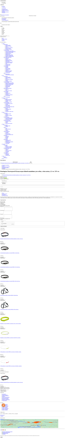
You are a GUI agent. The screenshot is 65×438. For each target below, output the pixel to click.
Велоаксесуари (8, 65)
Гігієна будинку (8, 69)
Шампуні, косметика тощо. (10, 56)
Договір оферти (4, 400)
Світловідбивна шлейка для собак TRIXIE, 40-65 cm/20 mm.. (9, 309)
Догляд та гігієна (6, 102)
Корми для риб (8, 125)
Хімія (5, 127)
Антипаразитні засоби (9, 103)
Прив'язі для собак (8, 71)
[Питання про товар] (0, 186)
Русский (3, 6)
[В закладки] (1, 186)
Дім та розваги (6, 91)
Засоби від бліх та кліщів (9, 52)
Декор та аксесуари (7, 131)
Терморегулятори (8, 140)
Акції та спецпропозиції (5, 397)
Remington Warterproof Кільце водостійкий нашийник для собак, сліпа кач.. (11, 238)
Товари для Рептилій (5, 408)
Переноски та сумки (9, 62)
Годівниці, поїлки (8, 100)
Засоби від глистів (8, 53)
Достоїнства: (2, 210)
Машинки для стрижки (9, 54)
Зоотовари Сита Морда (5, 165)
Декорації (7, 132)
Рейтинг (1, 219)
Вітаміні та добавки (9, 49)
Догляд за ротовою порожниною (11, 51)
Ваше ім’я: (1, 206)
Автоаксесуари (8, 64)
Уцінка (3, 39)
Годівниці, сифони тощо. (9, 134)
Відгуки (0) (4, 194)
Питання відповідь (5, 195)
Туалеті (7, 87)
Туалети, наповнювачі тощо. (10, 106)
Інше (4, 96)
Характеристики (4, 193)
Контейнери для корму (9, 47)
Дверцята (7, 93)
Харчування (6, 44)
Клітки (7, 108)
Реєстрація (3, 2)
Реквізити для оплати (5, 11)
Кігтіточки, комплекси (9, 94)
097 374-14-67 (2, 415)
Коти (3, 75)
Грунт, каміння (8, 133)
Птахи (3, 112)
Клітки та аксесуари (7, 107)
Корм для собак (8, 45)
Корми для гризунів (9, 99)
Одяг (6, 63)
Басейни (7, 67)
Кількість (3, 182)
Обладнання (6, 139)
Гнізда (7, 122)
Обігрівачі (7, 154)
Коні (3, 158)
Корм (6, 145)
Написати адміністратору (6, 399)
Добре (1, 437)
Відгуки (3, 40)
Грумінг (7, 104)
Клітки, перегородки (9, 70)
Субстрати (7, 151)
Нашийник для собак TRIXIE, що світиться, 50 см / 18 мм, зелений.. (10, 323)
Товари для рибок (4, 407)
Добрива (7, 130)
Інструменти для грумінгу (10, 50)
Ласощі (7, 80)
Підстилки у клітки (8, 119)
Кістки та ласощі (8, 48)
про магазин (4, 8)
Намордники (8, 61)
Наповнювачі (8, 86)
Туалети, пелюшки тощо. (9, 55)
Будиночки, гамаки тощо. (9, 111)
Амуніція (7, 109)
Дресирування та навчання (10, 74)
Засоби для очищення (9, 118)
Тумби (7, 138)
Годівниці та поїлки (9, 147)
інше (4, 73)
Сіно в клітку (8, 105)
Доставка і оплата (4, 9)
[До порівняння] (2, 186)
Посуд (7, 46)
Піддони (7, 137)
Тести (6, 129)
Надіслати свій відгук (3, 226)
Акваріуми (5, 135)
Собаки (3, 43)
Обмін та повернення (5, 10)
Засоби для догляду (8, 150)
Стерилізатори (8, 142)
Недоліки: (1, 214)
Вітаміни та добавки (9, 101)
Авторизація (4, 3)
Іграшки (7, 66)
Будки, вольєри (8, 68)
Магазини (3, 12)
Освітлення (7, 143)
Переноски (5, 157)
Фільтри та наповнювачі (9, 141)
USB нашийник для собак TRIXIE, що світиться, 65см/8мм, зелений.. (10, 351)
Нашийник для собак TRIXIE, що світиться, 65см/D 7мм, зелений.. (10, 337)
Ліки (6, 128)
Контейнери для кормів (9, 79)
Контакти (3, 396)
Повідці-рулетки (8, 59)
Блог (3, 38)
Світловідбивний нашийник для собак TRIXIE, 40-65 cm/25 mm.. (10, 281)
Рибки (3, 124)
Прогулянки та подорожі (7, 57)
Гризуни (3, 97)
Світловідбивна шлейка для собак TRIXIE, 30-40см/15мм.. (9, 295)
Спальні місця (8, 72)
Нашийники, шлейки (9, 60)
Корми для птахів (8, 113)
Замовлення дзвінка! (8, 17)
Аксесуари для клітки (9, 123)
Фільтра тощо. (8, 155)
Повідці (7, 58)
